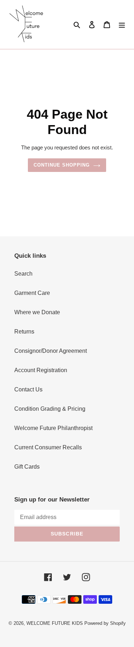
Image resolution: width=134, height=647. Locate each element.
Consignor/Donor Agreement (50, 351)
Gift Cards (27, 467)
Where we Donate (37, 312)
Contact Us (28, 389)
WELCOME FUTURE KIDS (54, 623)
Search (23, 274)
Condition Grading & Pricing (49, 409)
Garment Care (32, 293)
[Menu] (121, 24)
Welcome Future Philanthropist (53, 428)
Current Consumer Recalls (48, 447)
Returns (24, 332)
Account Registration (40, 370)
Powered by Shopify (105, 623)
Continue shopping (62, 165)
